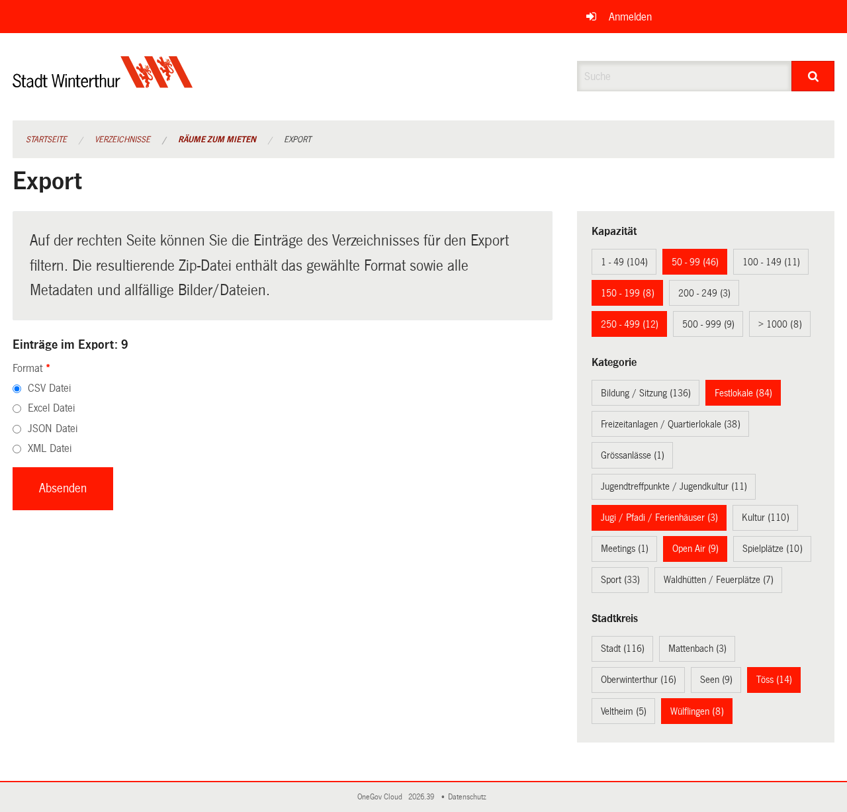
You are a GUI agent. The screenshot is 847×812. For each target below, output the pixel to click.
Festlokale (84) (743, 393)
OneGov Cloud (381, 797)
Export (297, 139)
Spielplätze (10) (772, 548)
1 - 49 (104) (624, 262)
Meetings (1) (624, 548)
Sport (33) (620, 579)
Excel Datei (51, 408)
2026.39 (422, 797)
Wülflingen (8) (697, 711)
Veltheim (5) (623, 711)
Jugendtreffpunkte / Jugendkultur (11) (674, 486)
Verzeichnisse (122, 139)
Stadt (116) (623, 648)
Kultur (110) (765, 517)
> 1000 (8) (780, 324)
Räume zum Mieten (217, 139)
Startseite (46, 139)
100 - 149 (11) (771, 262)
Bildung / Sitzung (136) (646, 393)
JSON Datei (52, 428)
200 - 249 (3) (704, 293)
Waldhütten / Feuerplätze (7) (719, 579)
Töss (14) (774, 679)
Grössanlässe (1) (632, 455)
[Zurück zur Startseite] (103, 83)
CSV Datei (49, 388)
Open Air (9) (695, 548)
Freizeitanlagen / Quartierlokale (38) (670, 424)
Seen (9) (716, 679)
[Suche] (812, 76)
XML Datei (49, 448)
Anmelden (630, 17)
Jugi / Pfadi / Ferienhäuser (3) (659, 517)
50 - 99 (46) (695, 262)
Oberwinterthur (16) (638, 679)
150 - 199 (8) (627, 293)
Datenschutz (469, 797)
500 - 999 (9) (708, 324)
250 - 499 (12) (629, 324)
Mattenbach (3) (697, 648)
